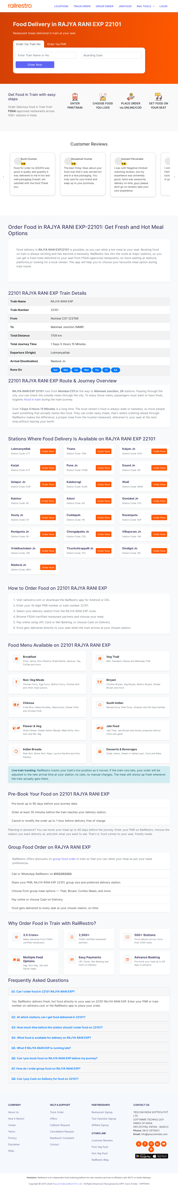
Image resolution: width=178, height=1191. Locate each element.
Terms (11, 1131)
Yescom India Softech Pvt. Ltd (67, 1183)
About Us (13, 1112)
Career (12, 1125)
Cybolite (92, 1187)
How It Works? (16, 1118)
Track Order (82, 6)
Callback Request (60, 1125)
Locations (61, 6)
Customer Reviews (102, 1140)
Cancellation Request (62, 1131)
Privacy (12, 1137)
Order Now (35, 64)
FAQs (11, 1150)
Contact (54, 1144)
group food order (64, 859)
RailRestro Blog (100, 1159)
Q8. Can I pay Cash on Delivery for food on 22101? (45, 1079)
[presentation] (3, 177)
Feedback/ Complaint (62, 1137)
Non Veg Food (100, 1153)
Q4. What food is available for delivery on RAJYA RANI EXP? (51, 1037)
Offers (53, 1118)
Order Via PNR (56, 44)
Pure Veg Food (100, 1146)
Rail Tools (144, 6)
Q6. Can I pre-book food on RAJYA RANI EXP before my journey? (54, 1058)
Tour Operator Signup (104, 1118)
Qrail (100, 1187)
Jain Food (125, 6)
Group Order (104, 6)
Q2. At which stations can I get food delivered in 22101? (48, 1017)
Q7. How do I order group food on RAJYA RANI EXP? (45, 1068)
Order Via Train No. (28, 44)
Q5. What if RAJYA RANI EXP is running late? (41, 1048)
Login (163, 6)
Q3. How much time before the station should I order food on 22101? (57, 1027)
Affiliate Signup (100, 1125)
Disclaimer (14, 1144)
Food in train (32, 399)
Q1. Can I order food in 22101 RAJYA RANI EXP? (43, 991)
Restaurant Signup (102, 1112)
